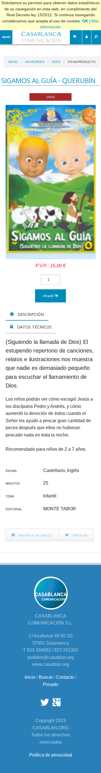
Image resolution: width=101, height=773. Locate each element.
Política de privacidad (50, 755)
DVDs (56, 62)
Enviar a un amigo (34, 535)
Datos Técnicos (34, 327)
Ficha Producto (82, 62)
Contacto (65, 677)
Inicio (13, 62)
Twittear (79, 535)
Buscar (46, 677)
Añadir (49, 295)
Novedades (34, 62)
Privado (50, 684)
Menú (6, 37)
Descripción (30, 314)
